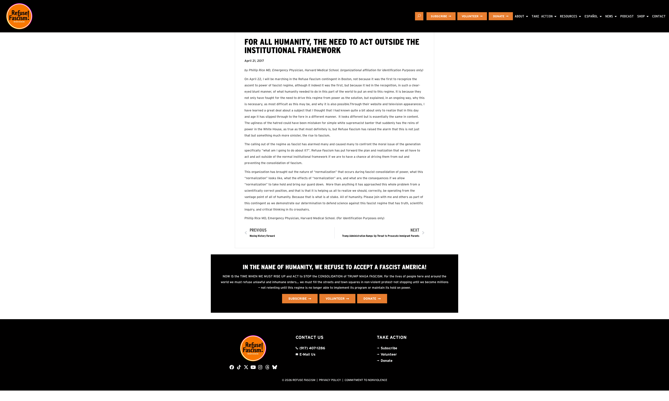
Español (591, 16)
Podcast (627, 16)
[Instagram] (260, 367)
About (519, 16)
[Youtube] (253, 367)
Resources (568, 16)
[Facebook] (231, 367)
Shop (641, 16)
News (609, 16)
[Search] (419, 16)
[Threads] (267, 367)
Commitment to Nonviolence (366, 379)
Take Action (542, 16)
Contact (659, 16)
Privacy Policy (330, 379)
